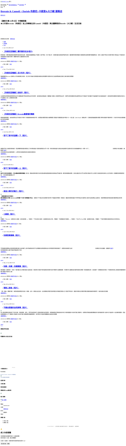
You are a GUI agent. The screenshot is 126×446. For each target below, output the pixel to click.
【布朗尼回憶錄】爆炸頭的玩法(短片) (18, 51)
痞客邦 (12, 61)
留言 (15, 61)
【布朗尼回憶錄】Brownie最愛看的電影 (19, 114)
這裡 (4, 150)
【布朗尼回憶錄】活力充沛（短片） (18, 73)
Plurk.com (13, 367)
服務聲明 (77, 426)
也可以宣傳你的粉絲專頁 (5, 377)
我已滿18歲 (3, 443)
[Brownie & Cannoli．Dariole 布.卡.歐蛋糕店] (1, 376)
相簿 (5, 41)
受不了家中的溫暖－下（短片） (16, 135)
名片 (5, 45)
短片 (11, 64)
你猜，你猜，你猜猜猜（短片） (16, 266)
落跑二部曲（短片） (11, 288)
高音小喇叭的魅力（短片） (14, 191)
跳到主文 (3, 15)
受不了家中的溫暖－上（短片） (16, 168)
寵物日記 (12, 38)
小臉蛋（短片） (10, 214)
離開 (8, 443)
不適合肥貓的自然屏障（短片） (16, 308)
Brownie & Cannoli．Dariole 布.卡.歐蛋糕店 (8, 374)
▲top (2, 66)
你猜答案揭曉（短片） (12, 235)
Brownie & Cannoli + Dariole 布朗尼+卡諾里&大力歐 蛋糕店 (31, 11)
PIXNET (52, 426)
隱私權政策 (71, 426)
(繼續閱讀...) (4, 58)
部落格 (5, 43)
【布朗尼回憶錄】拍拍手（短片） (17, 93)
